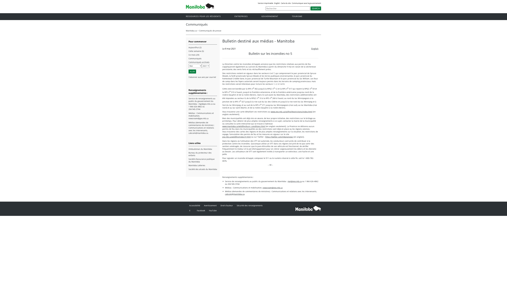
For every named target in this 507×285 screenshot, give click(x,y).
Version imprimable (265, 3)
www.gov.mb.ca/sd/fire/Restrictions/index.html (291, 111)
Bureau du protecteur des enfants (200, 154)
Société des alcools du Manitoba (203, 169)
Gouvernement (269, 16)
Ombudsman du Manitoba (200, 149)
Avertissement (210, 205)
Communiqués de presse (210, 30)
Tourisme (297, 16)
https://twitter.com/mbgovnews (279, 137)
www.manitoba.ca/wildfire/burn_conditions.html (243, 126)
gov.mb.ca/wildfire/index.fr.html (236, 137)
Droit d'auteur (226, 205)
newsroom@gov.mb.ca (273, 187)
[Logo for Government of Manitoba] (200, 7)
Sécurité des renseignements (250, 205)
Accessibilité (194, 205)
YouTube (213, 210)
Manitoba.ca (191, 30)
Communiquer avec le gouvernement (306, 3)
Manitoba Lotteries (197, 165)
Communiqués (195, 58)
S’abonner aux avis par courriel (202, 77)
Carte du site (286, 3)
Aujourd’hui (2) (195, 47)
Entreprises (241, 16)
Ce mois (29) (194, 55)
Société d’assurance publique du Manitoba (202, 160)
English (277, 3)
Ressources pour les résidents (203, 16)
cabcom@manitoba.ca (235, 194)
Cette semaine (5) (196, 51)
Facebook (201, 210)
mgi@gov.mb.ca (295, 181)
